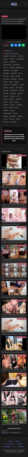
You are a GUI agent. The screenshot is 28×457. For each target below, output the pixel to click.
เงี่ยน (6, 107)
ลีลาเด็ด (22, 90)
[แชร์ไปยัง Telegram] (19, 45)
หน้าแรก (10, 441)
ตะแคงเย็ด (7, 84)
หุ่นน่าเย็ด (6, 104)
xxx (14, 446)
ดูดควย (21, 79)
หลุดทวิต (6, 96)
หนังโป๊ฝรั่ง (19, 444)
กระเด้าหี (14, 56)
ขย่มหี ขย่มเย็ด (21, 59)
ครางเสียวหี (17, 64)
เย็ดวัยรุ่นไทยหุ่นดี (8, 113)
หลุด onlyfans (4, 16)
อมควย (13, 104)
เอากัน (6, 119)
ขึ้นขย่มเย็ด (13, 62)
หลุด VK (20, 93)
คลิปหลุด (12, 67)
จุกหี (13, 76)
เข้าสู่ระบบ (7, 432)
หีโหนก (6, 102)
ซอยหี (19, 76)
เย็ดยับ (13, 110)
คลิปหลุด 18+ (20, 67)
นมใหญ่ (6, 87)
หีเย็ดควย (19, 99)
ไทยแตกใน (14, 122)
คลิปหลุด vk (7, 70)
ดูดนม (6, 82)
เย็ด (17, 107)
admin (11, 51)
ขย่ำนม (6, 62)
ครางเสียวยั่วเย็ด (8, 64)
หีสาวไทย (12, 99)
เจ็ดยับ (12, 107)
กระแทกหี (21, 56)
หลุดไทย (13, 96)
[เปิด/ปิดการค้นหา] (25, 4)
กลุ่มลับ (6, 59)
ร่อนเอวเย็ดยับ (14, 90)
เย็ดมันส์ (6, 110)
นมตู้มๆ (22, 84)
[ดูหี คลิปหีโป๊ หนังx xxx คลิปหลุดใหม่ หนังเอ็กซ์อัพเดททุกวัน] (14, 4)
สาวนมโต (14, 93)
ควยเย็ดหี (7, 76)
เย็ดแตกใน (14, 116)
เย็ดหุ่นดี (6, 116)
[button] (2, 4)
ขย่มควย (12, 59)
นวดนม (13, 87)
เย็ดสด (16, 113)
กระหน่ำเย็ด (7, 56)
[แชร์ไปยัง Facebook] (15, 45)
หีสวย (6, 99)
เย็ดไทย (20, 116)
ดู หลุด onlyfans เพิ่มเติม (14, 428)
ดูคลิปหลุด (14, 79)
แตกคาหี (12, 119)
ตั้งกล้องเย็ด (15, 84)
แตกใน (19, 119)
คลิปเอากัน (15, 73)
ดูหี (11, 82)
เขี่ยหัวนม (20, 104)
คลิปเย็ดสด (7, 73)
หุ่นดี (17, 102)
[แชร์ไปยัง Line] (23, 45)
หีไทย (12, 102)
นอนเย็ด (6, 90)
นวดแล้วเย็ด (20, 87)
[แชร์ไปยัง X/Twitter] (12, 45)
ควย (21, 73)
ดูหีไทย (17, 82)
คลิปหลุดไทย (15, 70)
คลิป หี (6, 67)
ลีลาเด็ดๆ (7, 93)
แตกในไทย (7, 122)
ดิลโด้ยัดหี (7, 79)
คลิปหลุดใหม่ (21, 446)
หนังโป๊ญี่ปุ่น (7, 446)
